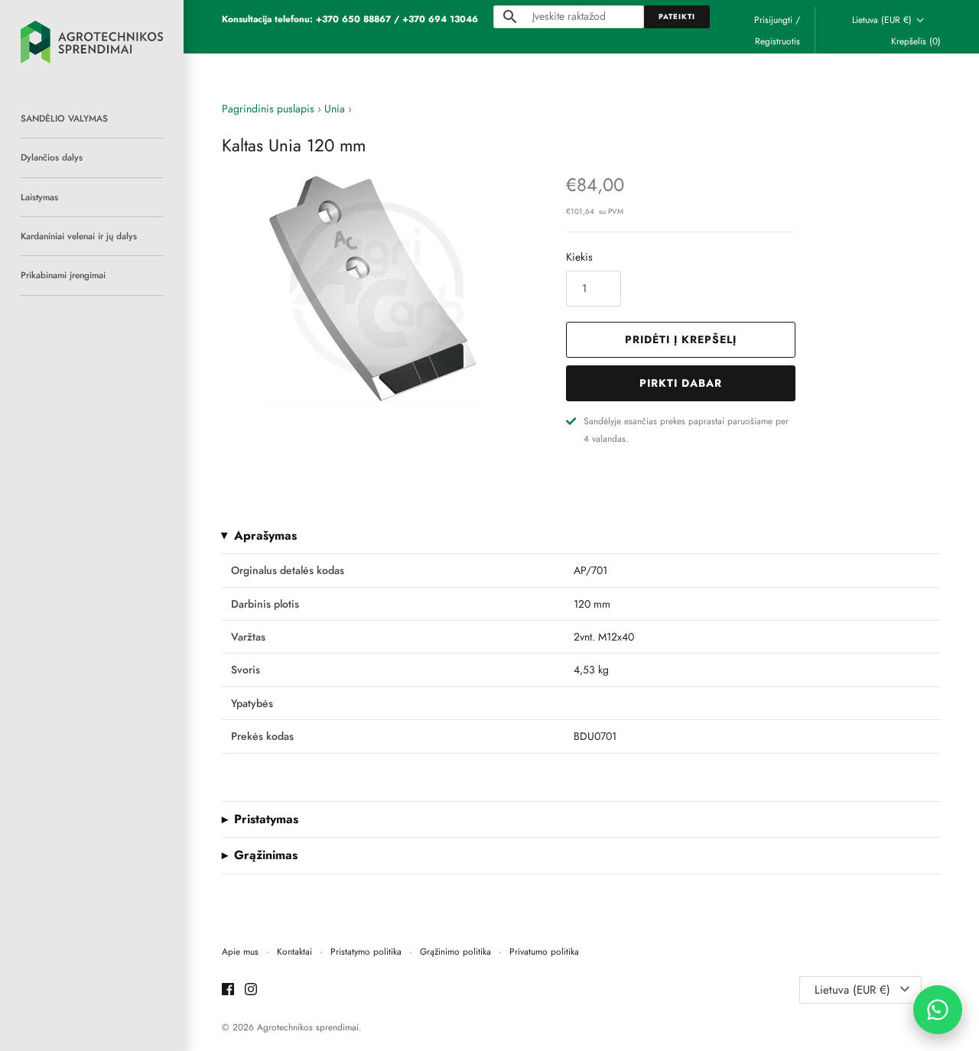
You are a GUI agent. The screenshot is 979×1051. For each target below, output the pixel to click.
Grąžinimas (266, 855)
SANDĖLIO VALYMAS (64, 118)
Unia (334, 108)
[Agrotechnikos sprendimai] (92, 42)
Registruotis (777, 40)
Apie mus (240, 951)
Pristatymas (266, 819)
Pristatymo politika (366, 951)
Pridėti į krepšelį (681, 339)
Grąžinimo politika (455, 951)
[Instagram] (251, 990)
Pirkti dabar (680, 383)
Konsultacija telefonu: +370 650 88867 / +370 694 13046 (350, 18)
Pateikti (677, 16)
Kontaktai (294, 951)
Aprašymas (265, 535)
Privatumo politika (544, 951)
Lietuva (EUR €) (882, 20)
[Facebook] (228, 990)
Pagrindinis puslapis (268, 108)
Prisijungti (773, 19)
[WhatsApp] (937, 1009)
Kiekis (579, 256)
